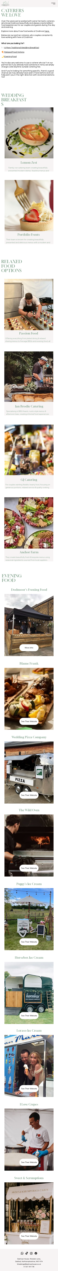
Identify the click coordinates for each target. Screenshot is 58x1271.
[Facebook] (35, 1253)
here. (47, 31)
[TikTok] (26, 1253)
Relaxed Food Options (14, 52)
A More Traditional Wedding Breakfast (21, 48)
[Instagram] (31, 1253)
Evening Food (10, 57)
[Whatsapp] (22, 1253)
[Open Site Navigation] (53, 3)
